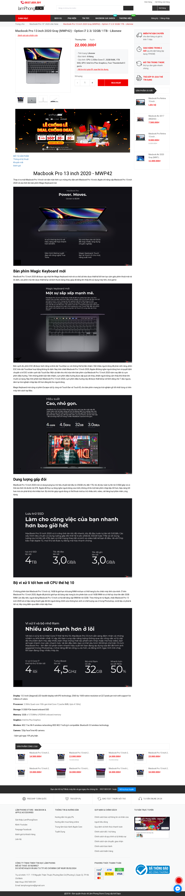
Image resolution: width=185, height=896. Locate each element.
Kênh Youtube (21, 825)
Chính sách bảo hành (103, 846)
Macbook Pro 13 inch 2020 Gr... (42, 753)
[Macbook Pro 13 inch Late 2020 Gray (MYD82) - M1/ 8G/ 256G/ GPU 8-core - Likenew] (101, 773)
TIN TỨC (86, 18)
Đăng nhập (165, 18)
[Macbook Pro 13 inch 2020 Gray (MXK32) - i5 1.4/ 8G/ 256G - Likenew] (61, 757)
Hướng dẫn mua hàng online (67, 822)
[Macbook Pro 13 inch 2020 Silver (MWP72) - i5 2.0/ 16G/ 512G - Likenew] (140, 773)
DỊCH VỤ (58, 18)
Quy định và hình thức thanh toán (109, 827)
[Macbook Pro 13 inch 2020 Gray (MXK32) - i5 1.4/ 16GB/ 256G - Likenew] (101, 757)
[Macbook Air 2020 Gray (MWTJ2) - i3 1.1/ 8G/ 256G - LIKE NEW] (140, 158)
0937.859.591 (33, 2)
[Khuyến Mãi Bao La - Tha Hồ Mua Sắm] (72, 130)
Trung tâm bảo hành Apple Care (68, 827)
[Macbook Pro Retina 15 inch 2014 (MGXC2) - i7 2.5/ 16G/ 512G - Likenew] (140, 102)
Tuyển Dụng (60, 832)
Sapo (118, 893)
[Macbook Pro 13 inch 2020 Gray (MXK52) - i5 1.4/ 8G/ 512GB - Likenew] (140, 757)
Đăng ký (154, 18)
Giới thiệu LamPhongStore (26, 820)
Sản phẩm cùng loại (27, 746)
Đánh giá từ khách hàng (25, 834)
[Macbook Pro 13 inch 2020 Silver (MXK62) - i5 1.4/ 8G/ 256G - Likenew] (21, 773)
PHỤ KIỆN (72, 18)
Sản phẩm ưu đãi (144, 90)
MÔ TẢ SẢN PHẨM (21, 156)
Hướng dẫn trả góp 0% (64, 817)
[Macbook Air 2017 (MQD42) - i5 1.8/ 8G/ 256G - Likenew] (140, 119)
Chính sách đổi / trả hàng (105, 832)
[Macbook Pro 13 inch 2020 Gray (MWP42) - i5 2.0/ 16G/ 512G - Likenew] (21, 757)
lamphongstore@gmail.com (33, 885)
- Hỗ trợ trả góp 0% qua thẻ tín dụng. (93, 69)
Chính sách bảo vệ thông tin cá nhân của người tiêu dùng (112, 819)
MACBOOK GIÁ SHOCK (105, 17)
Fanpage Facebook (23, 829)
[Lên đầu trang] (180, 871)
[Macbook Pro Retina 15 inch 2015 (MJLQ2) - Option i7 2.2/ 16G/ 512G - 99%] (140, 137)
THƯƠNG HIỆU (127, 17)
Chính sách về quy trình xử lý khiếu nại (110, 836)
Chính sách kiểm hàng (104, 851)
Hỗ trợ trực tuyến (127, 789)
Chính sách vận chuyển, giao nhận (109, 841)
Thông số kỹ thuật (21, 159)
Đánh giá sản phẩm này (27, 35)
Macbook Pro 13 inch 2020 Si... (42, 768)
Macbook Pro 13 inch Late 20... (82, 768)
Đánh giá (17, 166)
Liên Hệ (18, 839)
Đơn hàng (148, 2)
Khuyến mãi (18, 162)
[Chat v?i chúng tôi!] (178, 889)
